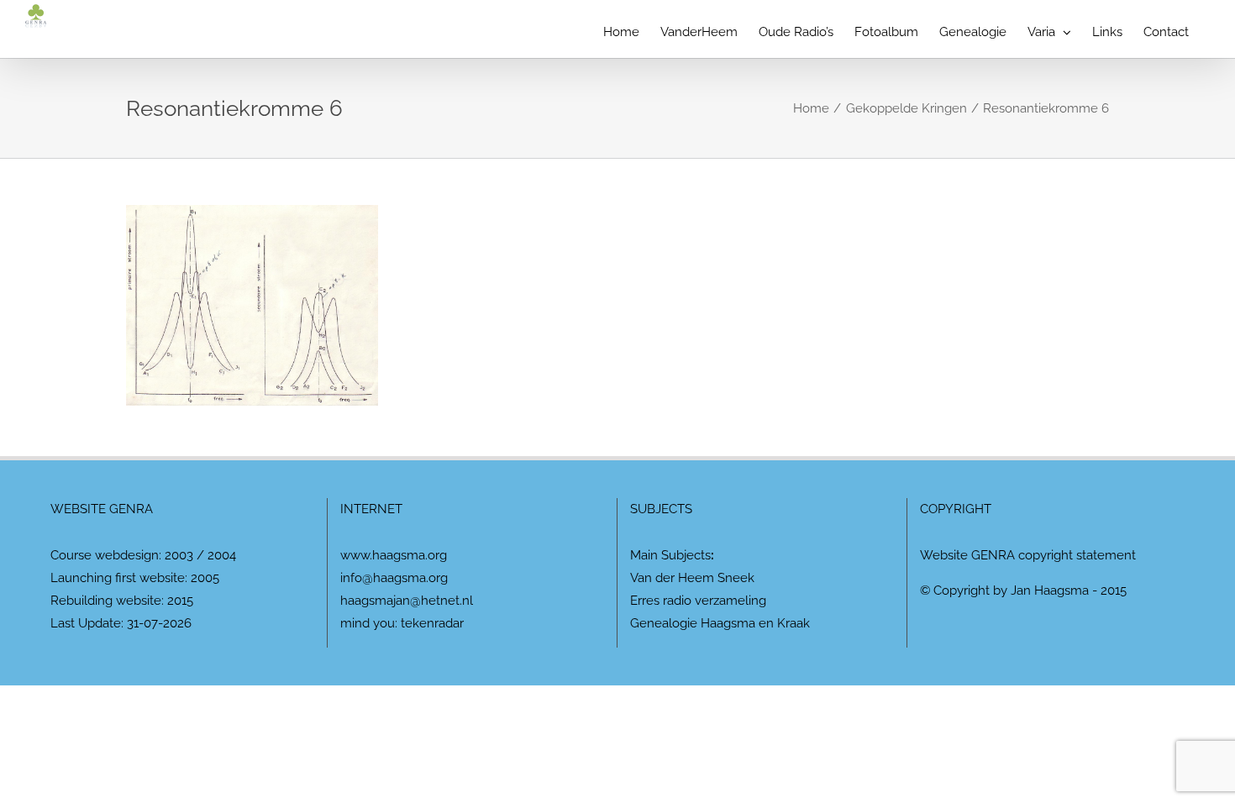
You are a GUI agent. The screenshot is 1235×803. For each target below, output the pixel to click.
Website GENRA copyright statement (1028, 555)
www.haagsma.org (393, 555)
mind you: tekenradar (402, 623)
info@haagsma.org (394, 577)
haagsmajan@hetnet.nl (406, 600)
